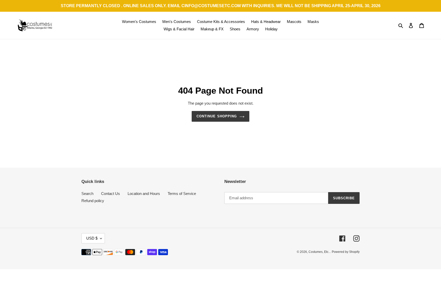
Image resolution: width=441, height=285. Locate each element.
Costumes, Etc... (320, 252)
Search (87, 193)
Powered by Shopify (346, 252)
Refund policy (92, 201)
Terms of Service (182, 193)
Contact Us (110, 193)
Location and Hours (144, 193)
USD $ (91, 238)
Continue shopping (217, 116)
